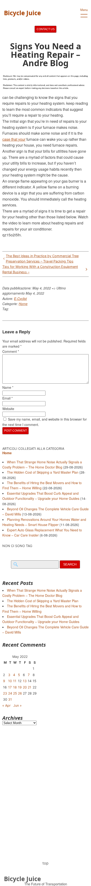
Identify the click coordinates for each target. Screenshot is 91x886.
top (45, 863)
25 (15, 693)
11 (14, 681)
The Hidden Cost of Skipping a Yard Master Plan (42, 472)
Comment (10, 351)
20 (25, 687)
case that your (13, 139)
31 (10, 699)
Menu (84, 10)
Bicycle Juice (22, 13)
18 (15, 687)
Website (8, 408)
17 (10, 687)
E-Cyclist (20, 298)
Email (7, 398)
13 (25, 681)
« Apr (6, 705)
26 (20, 693)
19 (20, 687)
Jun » (17, 705)
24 (10, 693)
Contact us (46, 29)
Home (23, 303)
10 (10, 681)
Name (7, 387)
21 (29, 687)
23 (5, 693)
